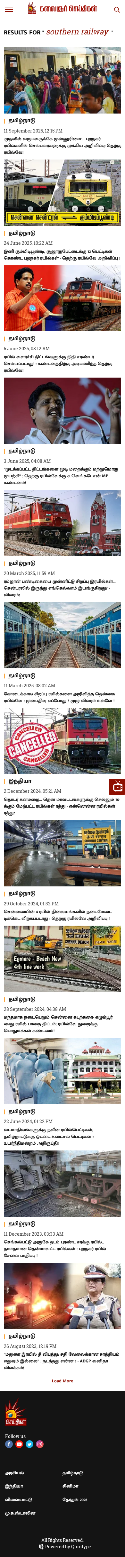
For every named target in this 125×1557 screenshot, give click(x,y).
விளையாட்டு (18, 1499)
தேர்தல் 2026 (75, 1499)
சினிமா (70, 1486)
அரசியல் (14, 1473)
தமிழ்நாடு (73, 1473)
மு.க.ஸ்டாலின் (20, 1513)
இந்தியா (14, 1486)
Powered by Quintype (68, 1546)
